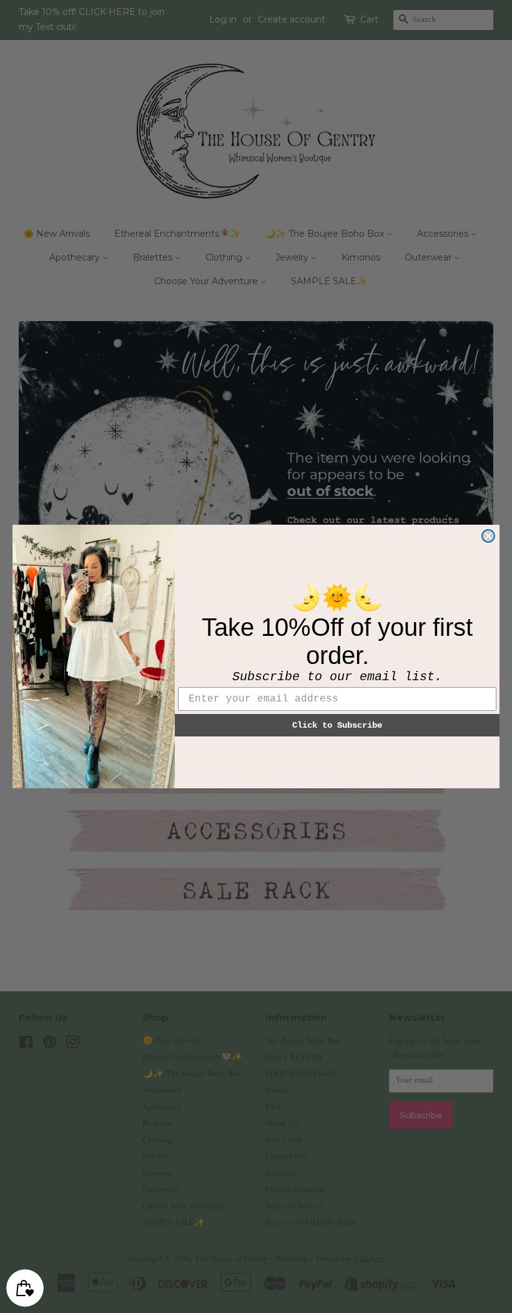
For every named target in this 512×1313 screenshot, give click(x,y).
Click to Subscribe (337, 725)
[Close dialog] (488, 536)
